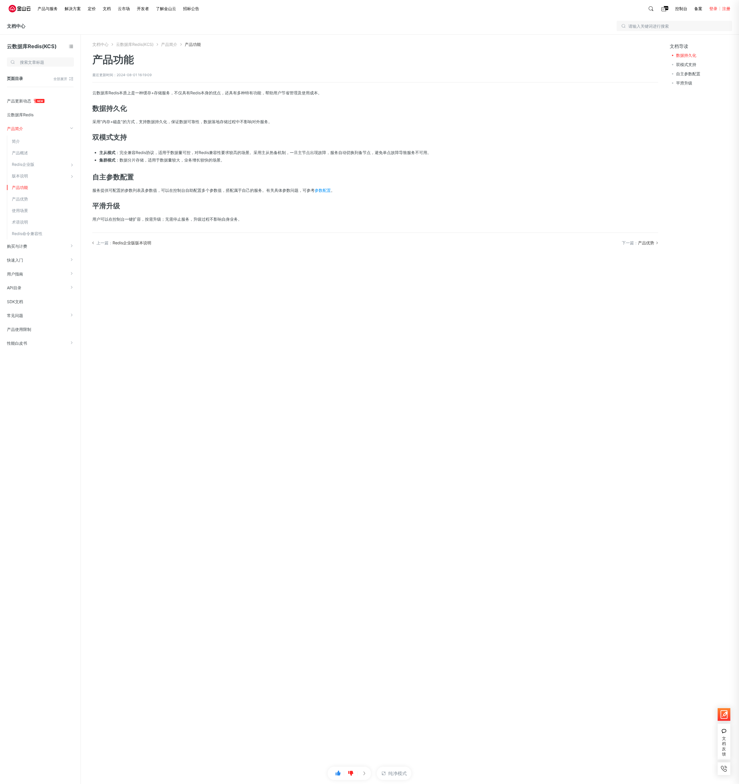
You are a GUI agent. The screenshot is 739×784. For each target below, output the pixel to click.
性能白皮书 (17, 343)
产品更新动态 (19, 100)
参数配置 (323, 190)
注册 (726, 8)
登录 (713, 8)
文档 (107, 8)
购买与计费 (17, 246)
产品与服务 (48, 8)
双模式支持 (686, 64)
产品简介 (15, 128)
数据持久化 (686, 55)
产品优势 (20, 198)
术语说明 (20, 222)
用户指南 (15, 273)
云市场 (124, 8)
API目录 (14, 287)
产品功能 (20, 187)
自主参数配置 (688, 73)
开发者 (143, 8)
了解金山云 (166, 8)
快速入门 (15, 260)
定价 (92, 8)
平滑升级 (684, 82)
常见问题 (15, 315)
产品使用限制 (19, 329)
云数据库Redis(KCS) (32, 46)
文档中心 (16, 26)
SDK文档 (15, 301)
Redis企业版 (23, 164)
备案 (698, 8)
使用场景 (20, 210)
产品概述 (20, 152)
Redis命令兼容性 (27, 233)
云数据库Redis (20, 114)
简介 (16, 141)
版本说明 (20, 175)
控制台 (681, 8)
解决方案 (73, 8)
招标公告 (191, 8)
